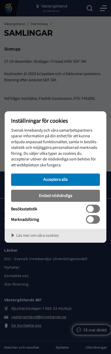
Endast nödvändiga (55, 195)
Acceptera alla (55, 179)
